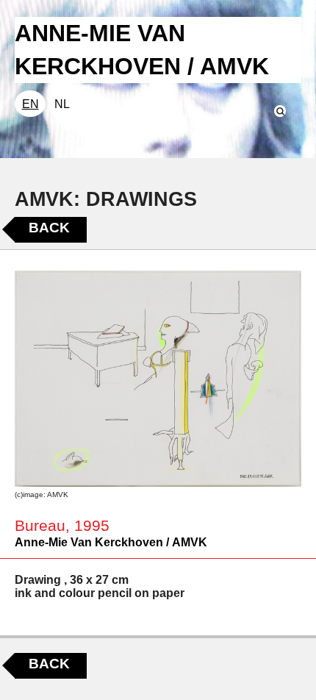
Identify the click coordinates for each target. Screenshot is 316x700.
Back (49, 227)
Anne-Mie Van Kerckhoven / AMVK (111, 542)
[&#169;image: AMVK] (158, 379)
